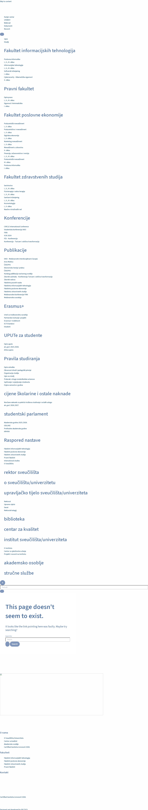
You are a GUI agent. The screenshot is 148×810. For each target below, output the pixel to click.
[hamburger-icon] (2, 34)
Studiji (6, 42)
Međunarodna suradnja (12, 297)
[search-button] (2, 591)
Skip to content (5, 1)
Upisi (6, 39)
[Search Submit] (7, 644)
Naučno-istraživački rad (13, 209)
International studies (12, 460)
